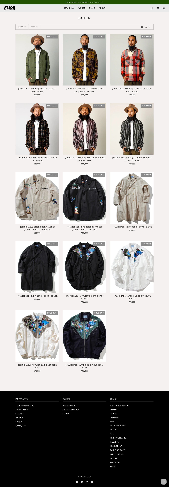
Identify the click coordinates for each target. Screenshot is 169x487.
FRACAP (113, 430)
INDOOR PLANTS (70, 405)
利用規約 (18, 422)
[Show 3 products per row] (146, 26)
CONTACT (19, 413)
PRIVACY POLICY (22, 409)
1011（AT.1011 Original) (119, 405)
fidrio (112, 422)
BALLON (113, 409)
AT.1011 (83, 477)
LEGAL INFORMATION (24, 405)
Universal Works (116, 454)
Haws (112, 434)
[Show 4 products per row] (150, 26)
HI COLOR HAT (116, 446)
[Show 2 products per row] (142, 26)
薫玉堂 (112, 466)
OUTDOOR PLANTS (71, 409)
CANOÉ (113, 413)
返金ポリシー (20, 426)
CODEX (66, 413)
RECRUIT (19, 418)
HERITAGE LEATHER (118, 438)
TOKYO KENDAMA (117, 450)
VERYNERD (115, 462)
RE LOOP (114, 458)
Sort (33, 27)
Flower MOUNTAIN (117, 426)
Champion (114, 418)
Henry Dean (115, 442)
